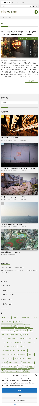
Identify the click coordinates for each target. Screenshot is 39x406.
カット (27, 326)
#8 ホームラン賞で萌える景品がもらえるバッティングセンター (18, 168)
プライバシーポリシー (19, 404)
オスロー (20, 326)
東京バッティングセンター (14, 371)
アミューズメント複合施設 (9, 326)
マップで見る (7, 299)
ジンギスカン (5, 334)
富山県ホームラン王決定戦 (9, 367)
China (11, 60)
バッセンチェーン (32, 338)
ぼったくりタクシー (7, 322)
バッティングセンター (29, 342)
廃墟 (3, 371)
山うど (20, 367)
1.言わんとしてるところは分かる (18, 140)
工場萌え (31, 367)
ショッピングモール (21, 330)
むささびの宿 (18, 322)
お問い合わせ (7, 304)
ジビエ (30, 330)
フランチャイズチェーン (8, 350)
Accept (19, 390)
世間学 (29, 358)
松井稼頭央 (26, 371)
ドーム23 (25, 334)
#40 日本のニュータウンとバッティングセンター (14, 197)
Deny (19, 395)
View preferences (19, 400)
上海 (19, 60)
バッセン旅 (5, 342)
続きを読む (31, 81)
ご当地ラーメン (6, 317)
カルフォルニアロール (8, 330)
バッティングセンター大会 (9, 346)
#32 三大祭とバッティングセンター (11, 137)
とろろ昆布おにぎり (23, 317)
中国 (22, 60)
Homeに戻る (7, 285)
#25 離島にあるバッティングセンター (11, 224)
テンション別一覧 (8, 295)
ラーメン (31, 354)
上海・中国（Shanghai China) (29, 38)
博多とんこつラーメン (15, 363)
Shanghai (15, 60)
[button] (36, 375)
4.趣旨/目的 (13, 254)
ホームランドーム (22, 350)
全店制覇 (4, 363)
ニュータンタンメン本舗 (8, 338)
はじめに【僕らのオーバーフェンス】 (11, 252)
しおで (14, 317)
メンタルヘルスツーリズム (9, 354)
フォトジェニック (23, 346)
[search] (30, 6)
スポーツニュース (16, 334)
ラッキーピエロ (22, 354)
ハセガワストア (21, 338)
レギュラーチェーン (7, 358)
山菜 (25, 367)
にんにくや (34, 317)
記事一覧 (6, 290)
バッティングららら (15, 342)
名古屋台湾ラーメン (28, 363)
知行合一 (26, 60)
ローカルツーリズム (20, 358)
